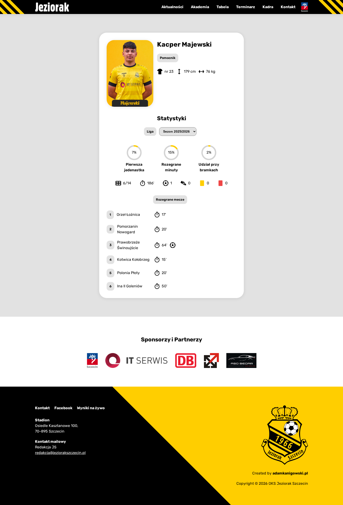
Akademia (200, 7)
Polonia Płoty (128, 273)
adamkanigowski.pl (290, 473)
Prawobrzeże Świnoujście (128, 245)
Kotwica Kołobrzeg (133, 259)
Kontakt (288, 7)
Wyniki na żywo (91, 408)
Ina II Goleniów (129, 286)
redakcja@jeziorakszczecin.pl (60, 452)
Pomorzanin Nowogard (127, 229)
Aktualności (172, 7)
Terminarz (245, 7)
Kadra (267, 7)
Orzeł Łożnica (128, 214)
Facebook (63, 408)
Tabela (223, 7)
